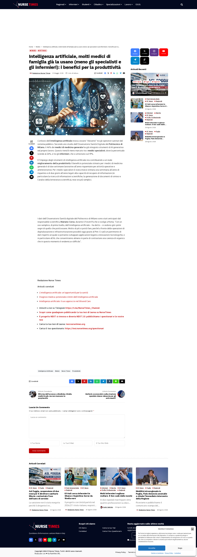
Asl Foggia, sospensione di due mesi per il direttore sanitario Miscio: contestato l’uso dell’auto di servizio (148, 87)
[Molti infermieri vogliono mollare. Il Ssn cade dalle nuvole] (137, 117)
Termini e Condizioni (157, 553)
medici (57, 371)
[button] (192, 529)
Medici (38, 47)
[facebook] (31, 540)
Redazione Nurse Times (41, 73)
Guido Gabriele (108, 507)
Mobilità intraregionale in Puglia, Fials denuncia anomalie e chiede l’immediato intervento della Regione (156, 138)
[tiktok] (59, 540)
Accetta (151, 548)
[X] (36, 540)
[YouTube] (45, 540)
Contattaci (177, 553)
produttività (76, 371)
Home (31, 47)
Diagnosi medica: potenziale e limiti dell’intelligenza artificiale (68, 297)
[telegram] (54, 540)
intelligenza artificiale (45, 371)
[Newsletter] (64, 540)
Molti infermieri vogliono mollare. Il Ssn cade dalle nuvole (155, 124)
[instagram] (40, 540)
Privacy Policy (169, 553)
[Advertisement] (97, 28)
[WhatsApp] (50, 540)
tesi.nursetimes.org (75, 324)
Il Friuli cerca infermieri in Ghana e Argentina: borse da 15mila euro (156, 105)
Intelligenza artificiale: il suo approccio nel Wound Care (65, 301)
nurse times (66, 371)
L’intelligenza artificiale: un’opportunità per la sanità (63, 292)
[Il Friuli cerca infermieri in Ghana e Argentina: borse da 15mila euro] (137, 103)
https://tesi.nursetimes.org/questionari (84, 328)
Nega (180, 548)
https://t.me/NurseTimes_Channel (83, 308)
